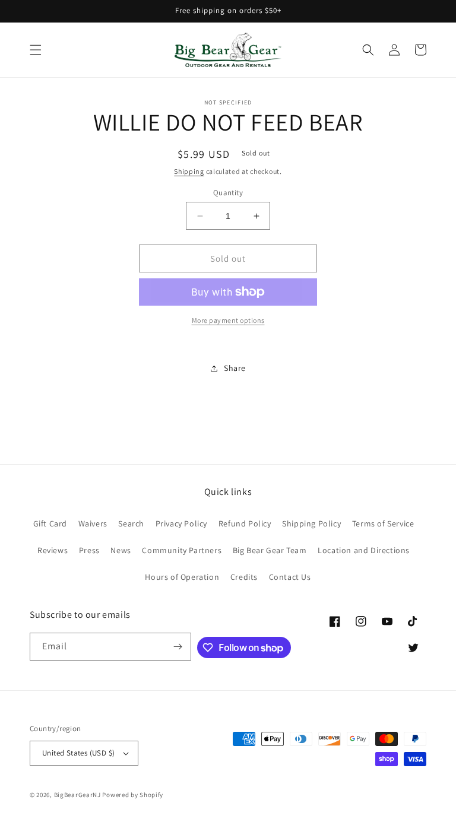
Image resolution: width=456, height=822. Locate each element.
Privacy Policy (181, 523)
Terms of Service (383, 523)
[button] (36, 50)
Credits (244, 577)
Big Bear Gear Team (270, 550)
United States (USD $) (78, 753)
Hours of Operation (182, 577)
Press (89, 550)
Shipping (189, 171)
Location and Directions (364, 550)
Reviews (52, 550)
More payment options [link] (228, 320)
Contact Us (290, 577)
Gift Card (50, 523)
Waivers (92, 523)
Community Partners (181, 550)
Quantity (228, 193)
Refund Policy (244, 523)
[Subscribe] (177, 647)
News (120, 550)
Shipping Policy (311, 523)
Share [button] (235, 368)
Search (131, 523)
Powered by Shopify (132, 795)
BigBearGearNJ (77, 795)
